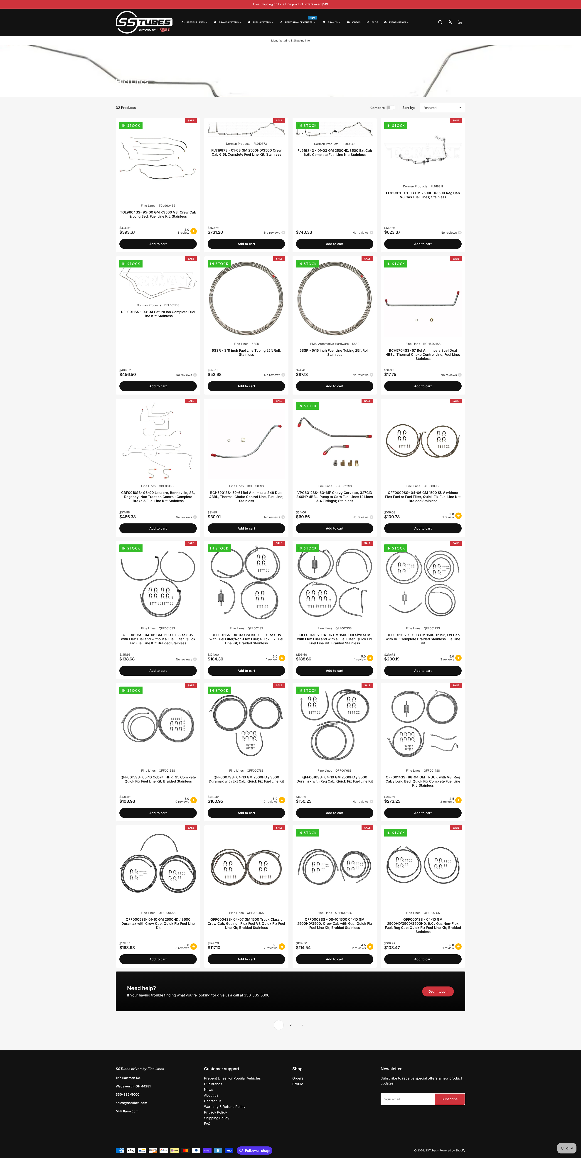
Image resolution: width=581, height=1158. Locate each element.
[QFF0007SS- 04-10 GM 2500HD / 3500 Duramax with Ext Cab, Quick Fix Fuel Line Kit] (246, 725)
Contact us (213, 1101)
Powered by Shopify (452, 1150)
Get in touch (438, 991)
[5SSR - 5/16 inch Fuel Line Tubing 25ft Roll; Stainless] (334, 298)
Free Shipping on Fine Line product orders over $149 (290, 4)
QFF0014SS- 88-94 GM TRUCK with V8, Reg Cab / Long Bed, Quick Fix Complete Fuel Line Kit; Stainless (423, 781)
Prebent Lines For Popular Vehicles (232, 1078)
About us (211, 1095)
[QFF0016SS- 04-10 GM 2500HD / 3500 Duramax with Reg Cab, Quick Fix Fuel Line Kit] (334, 725)
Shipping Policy (216, 1118)
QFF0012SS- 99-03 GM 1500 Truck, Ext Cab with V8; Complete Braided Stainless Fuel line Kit (423, 639)
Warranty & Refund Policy (224, 1106)
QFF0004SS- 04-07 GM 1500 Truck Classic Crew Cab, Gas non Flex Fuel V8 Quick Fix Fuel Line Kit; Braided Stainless (246, 923)
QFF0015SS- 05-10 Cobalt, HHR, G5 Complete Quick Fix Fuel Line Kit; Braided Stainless (158, 779)
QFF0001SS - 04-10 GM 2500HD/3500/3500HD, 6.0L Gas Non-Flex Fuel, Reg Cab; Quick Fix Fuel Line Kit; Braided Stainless (423, 925)
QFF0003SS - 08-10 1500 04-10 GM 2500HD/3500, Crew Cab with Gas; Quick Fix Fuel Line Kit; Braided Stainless (334, 923)
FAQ (207, 1123)
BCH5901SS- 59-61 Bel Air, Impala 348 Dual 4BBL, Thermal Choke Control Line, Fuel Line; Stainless (246, 497)
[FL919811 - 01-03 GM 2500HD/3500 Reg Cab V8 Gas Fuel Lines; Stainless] (423, 151)
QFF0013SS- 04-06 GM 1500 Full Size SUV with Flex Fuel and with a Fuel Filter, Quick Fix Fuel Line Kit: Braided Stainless (334, 639)
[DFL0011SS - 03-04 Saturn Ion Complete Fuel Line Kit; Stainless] (158, 279)
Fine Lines (148, 205)
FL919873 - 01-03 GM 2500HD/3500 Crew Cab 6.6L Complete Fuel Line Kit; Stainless (246, 152)
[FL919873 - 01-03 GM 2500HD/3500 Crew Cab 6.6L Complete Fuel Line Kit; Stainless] (246, 129)
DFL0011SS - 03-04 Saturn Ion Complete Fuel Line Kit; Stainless (158, 314)
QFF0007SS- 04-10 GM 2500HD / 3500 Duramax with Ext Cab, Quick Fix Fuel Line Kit (246, 779)
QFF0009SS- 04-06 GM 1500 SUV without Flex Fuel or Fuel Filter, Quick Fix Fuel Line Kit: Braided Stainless (423, 497)
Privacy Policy (215, 1112)
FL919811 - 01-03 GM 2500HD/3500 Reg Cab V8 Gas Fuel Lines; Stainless (423, 195)
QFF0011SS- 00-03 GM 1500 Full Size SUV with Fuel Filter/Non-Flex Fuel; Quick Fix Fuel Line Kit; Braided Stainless (246, 639)
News (208, 1089)
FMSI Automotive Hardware (329, 344)
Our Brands (213, 1084)
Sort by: (408, 107)
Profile (297, 1084)
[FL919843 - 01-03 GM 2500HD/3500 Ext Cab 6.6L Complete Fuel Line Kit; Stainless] (334, 129)
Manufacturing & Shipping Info (290, 40)
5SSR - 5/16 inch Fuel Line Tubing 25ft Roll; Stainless (335, 352)
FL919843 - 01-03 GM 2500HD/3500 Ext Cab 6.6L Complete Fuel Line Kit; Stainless (335, 152)
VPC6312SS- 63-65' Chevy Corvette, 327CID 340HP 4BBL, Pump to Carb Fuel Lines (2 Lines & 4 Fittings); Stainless (334, 497)
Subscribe (450, 1099)
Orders (297, 1078)
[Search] (440, 22)
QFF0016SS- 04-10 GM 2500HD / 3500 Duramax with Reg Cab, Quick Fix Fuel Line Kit (335, 779)
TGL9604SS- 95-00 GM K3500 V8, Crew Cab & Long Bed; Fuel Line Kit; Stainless (158, 214)
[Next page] (302, 1025)
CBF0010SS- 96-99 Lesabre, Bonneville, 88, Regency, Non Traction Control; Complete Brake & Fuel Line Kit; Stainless (158, 497)
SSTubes (431, 1150)
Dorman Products (238, 143)
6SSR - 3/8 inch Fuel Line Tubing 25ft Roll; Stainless (246, 352)
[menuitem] (194, 22)
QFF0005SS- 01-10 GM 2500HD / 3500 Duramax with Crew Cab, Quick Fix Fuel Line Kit (158, 923)
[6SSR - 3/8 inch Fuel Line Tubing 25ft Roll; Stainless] (246, 298)
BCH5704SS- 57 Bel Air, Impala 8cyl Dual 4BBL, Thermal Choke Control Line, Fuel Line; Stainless (423, 354)
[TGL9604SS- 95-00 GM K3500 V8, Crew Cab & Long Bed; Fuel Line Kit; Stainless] (158, 160)
